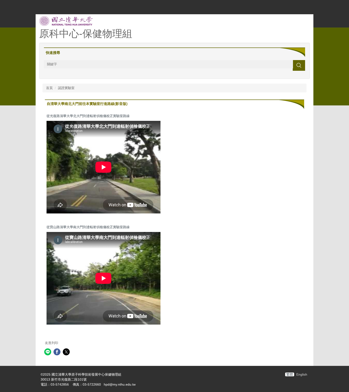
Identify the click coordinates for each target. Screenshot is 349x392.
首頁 (49, 88)
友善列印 (51, 343)
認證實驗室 (66, 88)
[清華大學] (66, 21)
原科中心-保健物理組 (85, 33)
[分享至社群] (48, 352)
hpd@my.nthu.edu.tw (120, 384)
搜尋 (299, 65)
